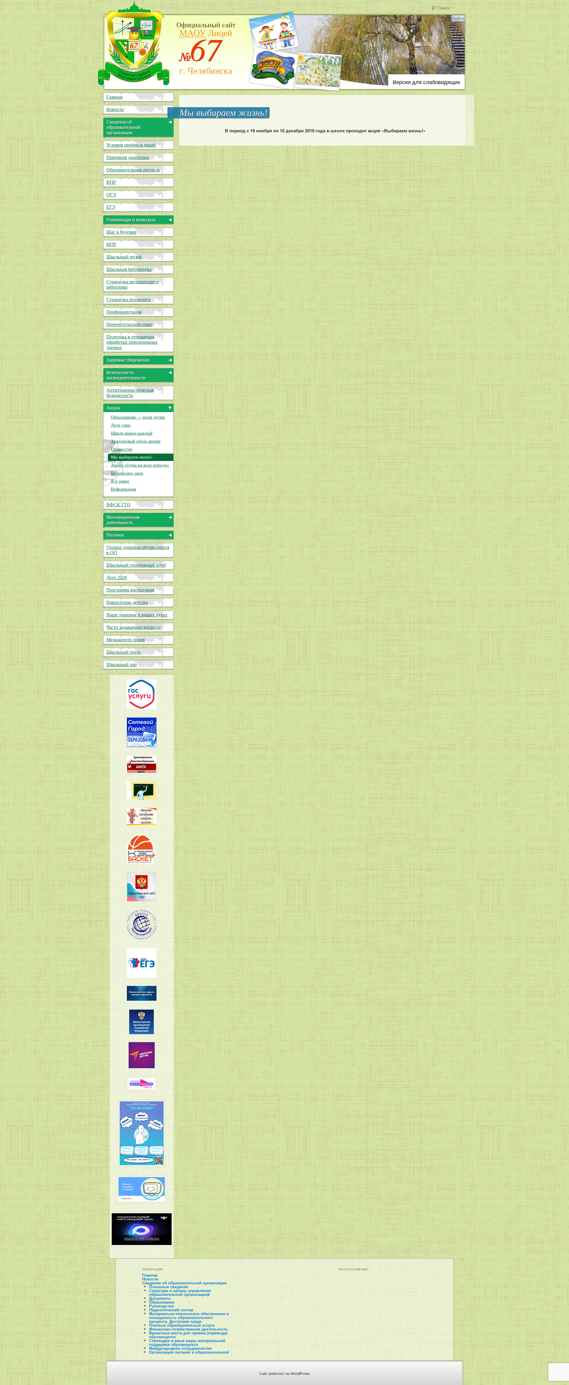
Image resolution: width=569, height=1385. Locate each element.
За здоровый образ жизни (135, 441)
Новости (115, 109)
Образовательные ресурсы (133, 169)
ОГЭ (111, 194)
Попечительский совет (129, 324)
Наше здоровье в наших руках (136, 614)
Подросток (121, 449)
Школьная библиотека (128, 269)
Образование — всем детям (138, 417)
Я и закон (120, 481)
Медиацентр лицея (125, 639)
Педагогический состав (171, 1309)
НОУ (111, 244)
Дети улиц (120, 425)
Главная (114, 96)
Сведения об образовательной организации (184, 1283)
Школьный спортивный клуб (136, 565)
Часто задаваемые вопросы (133, 627)
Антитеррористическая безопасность (130, 393)
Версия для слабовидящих (426, 82)
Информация (123, 489)
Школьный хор (121, 664)
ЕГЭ (110, 207)
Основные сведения (168, 1286)
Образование (161, 1302)
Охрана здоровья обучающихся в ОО (137, 550)
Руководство (161, 1306)
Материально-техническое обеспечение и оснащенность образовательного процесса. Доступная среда (189, 1317)
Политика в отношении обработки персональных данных (132, 342)
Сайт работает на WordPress (284, 1373)
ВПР (111, 182)
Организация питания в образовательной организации (189, 1354)
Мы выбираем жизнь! (131, 457)
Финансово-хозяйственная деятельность (188, 1329)
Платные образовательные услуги (182, 1325)
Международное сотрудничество (180, 1348)
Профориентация (123, 311)
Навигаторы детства (127, 602)
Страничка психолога (128, 299)
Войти (458, 18)
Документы (160, 1298)
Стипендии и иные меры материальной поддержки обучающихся (187, 1342)
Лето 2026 (116, 577)
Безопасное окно (127, 473)
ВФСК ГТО (118, 504)
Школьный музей (124, 256)
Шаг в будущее (121, 231)
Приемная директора (127, 157)
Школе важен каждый (131, 433)
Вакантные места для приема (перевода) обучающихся (188, 1334)
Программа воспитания (130, 589)
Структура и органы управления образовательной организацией (180, 1292)
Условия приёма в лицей (131, 144)
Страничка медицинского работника (132, 284)
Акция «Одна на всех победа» (140, 465)
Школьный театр (123, 652)
